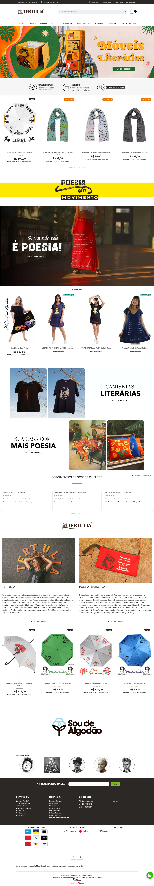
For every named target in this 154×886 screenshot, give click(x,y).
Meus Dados (53, 804)
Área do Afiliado (54, 811)
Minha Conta (107, 2)
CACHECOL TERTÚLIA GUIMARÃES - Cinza (96, 153)
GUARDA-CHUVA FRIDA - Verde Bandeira (57, 683)
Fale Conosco (95, 2)
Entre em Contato (55, 801)
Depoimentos (20, 813)
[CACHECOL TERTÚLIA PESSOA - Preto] (135, 123)
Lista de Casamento (56, 813)
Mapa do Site (20, 815)
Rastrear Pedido (54, 808)
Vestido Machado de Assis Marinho (134, 348)
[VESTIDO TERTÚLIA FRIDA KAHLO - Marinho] (58, 319)
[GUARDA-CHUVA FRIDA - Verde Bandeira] (58, 654)
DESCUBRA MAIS (38, 622)
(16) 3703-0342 (87, 804)
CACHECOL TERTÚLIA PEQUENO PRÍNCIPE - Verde (58, 154)
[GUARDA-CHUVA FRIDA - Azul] (135, 654)
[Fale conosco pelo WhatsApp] (149, 875)
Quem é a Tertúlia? (22, 801)
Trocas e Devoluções (23, 804)
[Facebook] (73, 857)
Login (127, 2)
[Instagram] (80, 857)
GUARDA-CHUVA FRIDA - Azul (135, 683)
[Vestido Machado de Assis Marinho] (135, 319)
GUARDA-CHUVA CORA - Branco (96, 683)
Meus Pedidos (119, 2)
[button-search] (125, 12)
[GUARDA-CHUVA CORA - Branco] (96, 654)
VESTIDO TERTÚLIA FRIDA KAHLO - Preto (96, 348)
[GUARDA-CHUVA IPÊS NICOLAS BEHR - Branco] (19, 654)
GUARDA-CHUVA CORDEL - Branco (19, 153)
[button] (72, 75)
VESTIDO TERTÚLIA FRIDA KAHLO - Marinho (57, 348)
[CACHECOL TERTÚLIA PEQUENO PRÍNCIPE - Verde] (58, 123)
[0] (131, 12)
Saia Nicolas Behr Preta (19, 348)
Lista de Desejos (55, 815)
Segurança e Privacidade (24, 808)
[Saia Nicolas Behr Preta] (19, 319)
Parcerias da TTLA (22, 811)
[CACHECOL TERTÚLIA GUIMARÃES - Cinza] (96, 123)
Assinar (115, 784)
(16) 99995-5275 (51, 2)
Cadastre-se (134, 2)
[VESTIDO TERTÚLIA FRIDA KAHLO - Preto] (96, 319)
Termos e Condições (23, 806)
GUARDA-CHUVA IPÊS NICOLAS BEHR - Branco (19, 684)
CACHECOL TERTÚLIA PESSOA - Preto (134, 153)
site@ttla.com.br (86, 801)
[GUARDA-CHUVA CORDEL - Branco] (19, 123)
